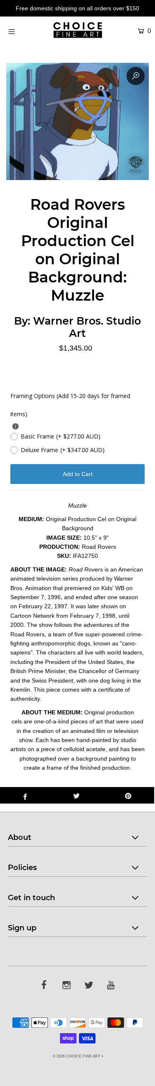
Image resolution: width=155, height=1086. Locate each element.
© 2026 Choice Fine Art (76, 1056)
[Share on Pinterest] (128, 795)
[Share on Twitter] (77, 795)
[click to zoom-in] (135, 76)
